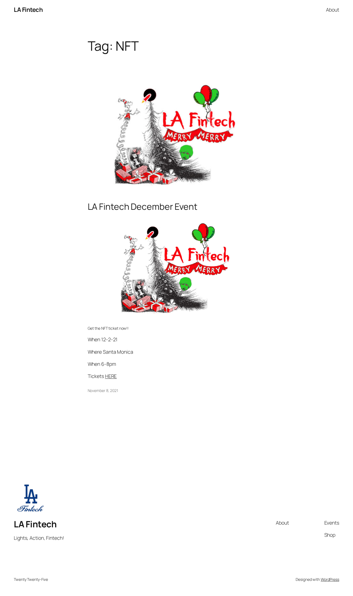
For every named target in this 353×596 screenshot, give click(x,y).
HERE (111, 376)
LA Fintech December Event (143, 207)
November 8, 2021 (103, 390)
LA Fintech (28, 10)
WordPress (330, 579)
